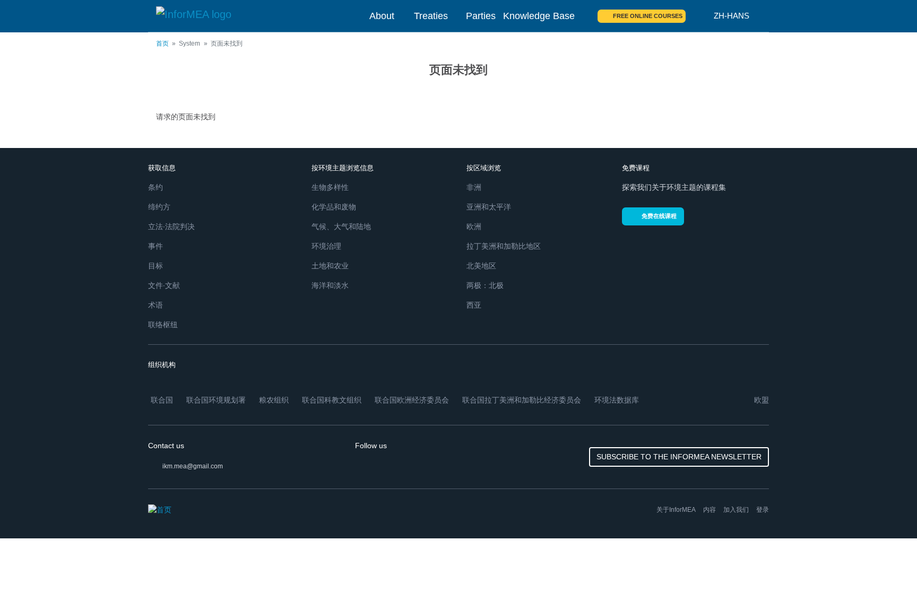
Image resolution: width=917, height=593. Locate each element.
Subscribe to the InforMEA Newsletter (679, 456)
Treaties (431, 16)
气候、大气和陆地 (341, 226)
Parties (481, 16)
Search (700, 16)
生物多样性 (330, 187)
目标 (155, 265)
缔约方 (159, 207)
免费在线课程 (659, 216)
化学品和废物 (334, 207)
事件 (155, 246)
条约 (155, 187)
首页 (162, 43)
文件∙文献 (164, 285)
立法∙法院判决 (171, 226)
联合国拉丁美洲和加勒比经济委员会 (521, 400)
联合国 (162, 400)
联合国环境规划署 (216, 400)
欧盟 (761, 400)
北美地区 (481, 265)
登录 (762, 509)
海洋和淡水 (330, 285)
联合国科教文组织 (331, 400)
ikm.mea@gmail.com (192, 466)
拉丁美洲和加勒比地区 (503, 246)
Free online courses (647, 16)
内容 (709, 509)
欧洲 (473, 226)
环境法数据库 (616, 400)
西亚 (473, 305)
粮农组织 (274, 400)
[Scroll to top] (886, 562)
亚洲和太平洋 (488, 207)
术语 (155, 305)
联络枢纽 (163, 324)
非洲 (473, 187)
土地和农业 (330, 265)
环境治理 (326, 246)
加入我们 (736, 509)
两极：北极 (485, 285)
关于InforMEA (676, 509)
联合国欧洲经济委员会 (412, 400)
